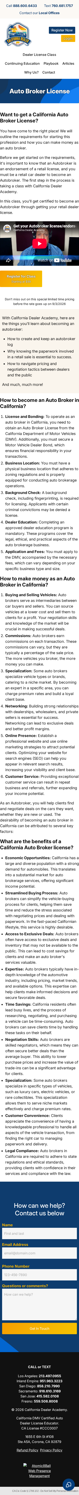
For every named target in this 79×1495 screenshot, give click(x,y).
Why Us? (31, 72)
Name (7, 1225)
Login (68, 38)
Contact (48, 72)
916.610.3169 (50, 1391)
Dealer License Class (39, 54)
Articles (68, 63)
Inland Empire (27, 1381)
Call (21, 6)
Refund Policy (27, 1450)
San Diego (27, 1386)
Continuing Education (22, 63)
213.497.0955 (50, 1376)
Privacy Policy (51, 1450)
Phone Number (15, 1266)
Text (58, 6)
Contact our (39, 13)
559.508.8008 (46, 1401)
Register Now (62, 30)
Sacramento (28, 1391)
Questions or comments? (25, 1286)
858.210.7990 (48, 1386)
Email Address (15, 1244)
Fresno (26, 1401)
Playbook (51, 63)
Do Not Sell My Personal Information (59, 1491)
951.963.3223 (51, 1381)
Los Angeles (27, 1376)
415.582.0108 (47, 1396)
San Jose (27, 1396)
